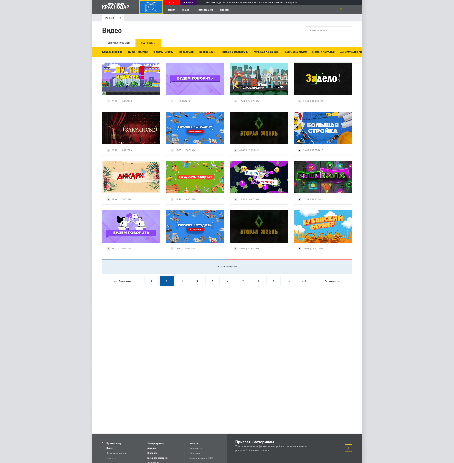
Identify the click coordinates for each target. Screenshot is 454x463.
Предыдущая (125, 281)
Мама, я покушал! (323, 52)
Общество (194, 453)
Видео (185, 9)
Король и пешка (112, 52)
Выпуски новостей (116, 453)
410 (304, 281)
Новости (224, 9)
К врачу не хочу (163, 52)
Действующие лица (352, 52)
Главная (171, 9)
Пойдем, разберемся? (234, 52)
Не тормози (186, 52)
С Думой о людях (296, 52)
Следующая (330, 281)
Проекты (111, 458)
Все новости (195, 448)
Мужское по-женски (266, 52)
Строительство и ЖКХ (201, 458)
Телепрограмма (204, 9)
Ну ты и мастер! (138, 52)
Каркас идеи (207, 52)
